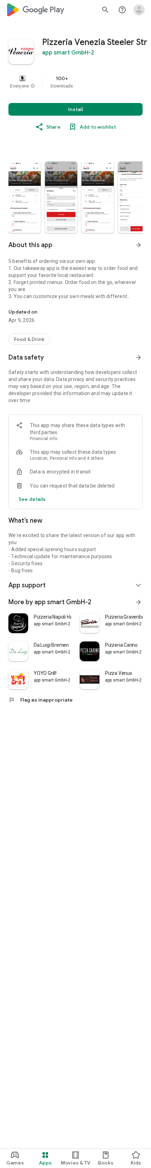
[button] (33, 86)
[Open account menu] (139, 9)
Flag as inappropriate (40, 700)
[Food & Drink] (29, 339)
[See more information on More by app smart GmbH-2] (138, 602)
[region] (75, 82)
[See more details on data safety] (32, 499)
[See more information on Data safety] (138, 357)
